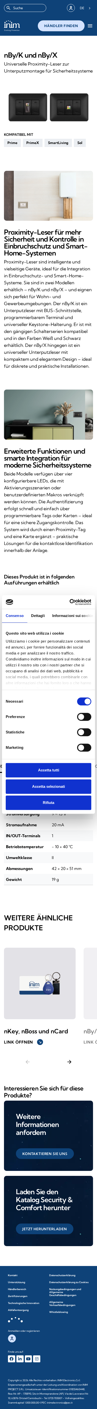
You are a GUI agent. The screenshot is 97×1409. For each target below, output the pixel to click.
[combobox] (25, 8)
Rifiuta (48, 802)
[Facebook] (11, 1359)
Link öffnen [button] (23, 1042)
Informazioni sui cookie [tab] (72, 616)
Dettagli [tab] (38, 616)
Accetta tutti (48, 770)
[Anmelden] (71, 8)
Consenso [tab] (15, 616)
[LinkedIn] (20, 1359)
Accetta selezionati (48, 786)
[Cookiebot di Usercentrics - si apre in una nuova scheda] (69, 602)
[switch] (84, 717)
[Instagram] (36, 1359)
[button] (12, 143)
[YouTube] (28, 1359)
